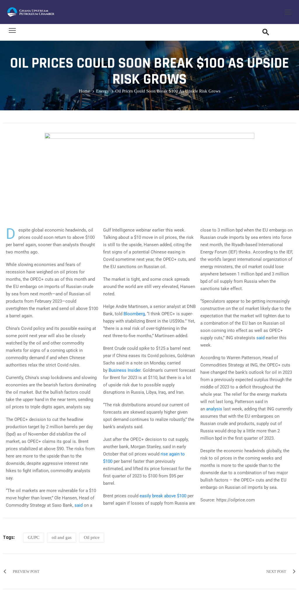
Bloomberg (134, 313)
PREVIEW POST (26, 571)
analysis (214, 409)
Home (84, 91)
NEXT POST (276, 571)
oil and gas (62, 537)
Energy (102, 91)
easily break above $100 (163, 495)
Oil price (92, 537)
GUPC (33, 537)
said (78, 505)
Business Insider (124, 370)
